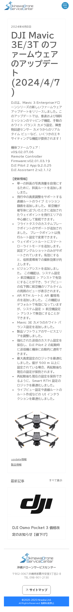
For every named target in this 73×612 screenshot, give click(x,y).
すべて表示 (55, 480)
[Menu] (65, 5)
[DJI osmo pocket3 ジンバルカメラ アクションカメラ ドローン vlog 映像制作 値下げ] (36, 504)
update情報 (19, 459)
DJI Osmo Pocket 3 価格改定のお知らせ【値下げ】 (36, 531)
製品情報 (16, 464)
